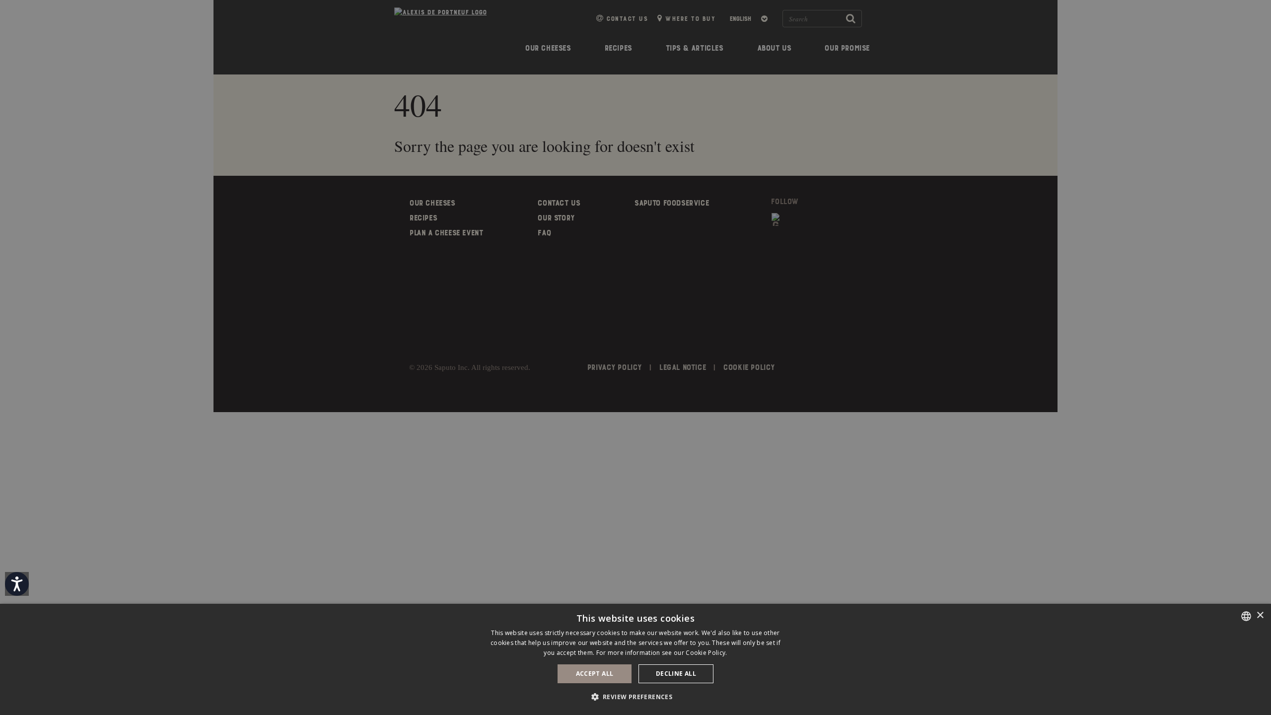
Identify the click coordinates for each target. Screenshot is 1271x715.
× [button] (1260, 615)
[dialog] (635, 659)
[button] (636, 697)
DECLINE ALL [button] (676, 673)
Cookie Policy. (706, 652)
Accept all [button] (595, 673)
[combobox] (1246, 616)
